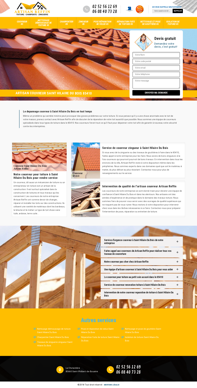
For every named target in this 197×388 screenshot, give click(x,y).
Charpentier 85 (66, 22)
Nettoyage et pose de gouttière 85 (150, 22)
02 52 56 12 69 (104, 6)
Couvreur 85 (22, 22)
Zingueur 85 (83, 22)
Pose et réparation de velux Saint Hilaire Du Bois (97, 330)
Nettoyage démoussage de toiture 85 (43, 23)
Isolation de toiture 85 (173, 22)
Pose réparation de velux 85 (102, 22)
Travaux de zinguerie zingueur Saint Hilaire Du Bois (55, 344)
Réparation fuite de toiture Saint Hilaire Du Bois (100, 339)
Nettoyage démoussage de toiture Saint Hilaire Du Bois (54, 330)
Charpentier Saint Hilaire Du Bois (53, 337)
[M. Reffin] (32, 8)
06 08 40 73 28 (104, 11)
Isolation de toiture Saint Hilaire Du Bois (142, 339)
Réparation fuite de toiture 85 (126, 22)
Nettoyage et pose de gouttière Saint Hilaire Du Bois (143, 330)
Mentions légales (111, 385)
